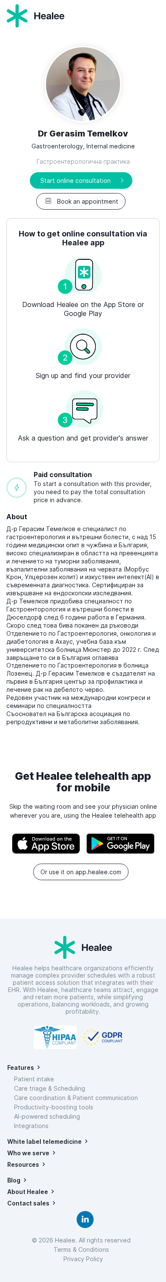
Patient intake (34, 1079)
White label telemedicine (44, 1141)
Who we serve (28, 1153)
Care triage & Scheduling (49, 1088)
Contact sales (28, 1203)
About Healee (27, 1191)
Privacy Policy (83, 1258)
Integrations (31, 1125)
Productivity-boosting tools (53, 1107)
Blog (13, 1180)
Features (20, 1067)
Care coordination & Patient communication (76, 1097)
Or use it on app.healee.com (80, 872)
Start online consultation (75, 180)
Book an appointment (87, 201)
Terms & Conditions (83, 1249)
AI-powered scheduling (47, 1116)
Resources (23, 1164)
